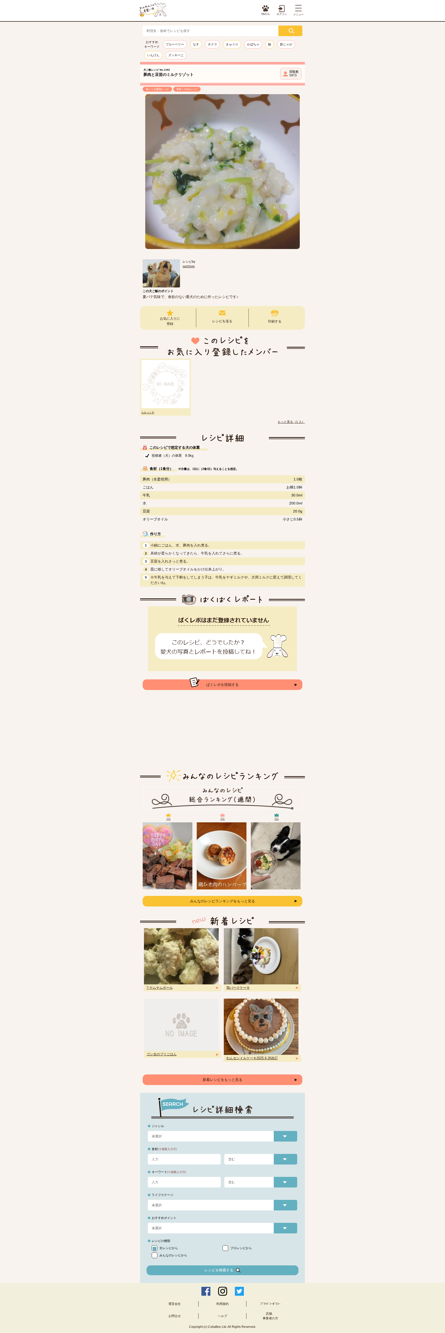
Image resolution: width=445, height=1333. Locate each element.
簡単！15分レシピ (187, 89)
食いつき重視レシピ (157, 89)
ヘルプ (222, 1316)
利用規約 (222, 1304)
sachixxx (189, 266)
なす (196, 44)
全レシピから (168, 1248)
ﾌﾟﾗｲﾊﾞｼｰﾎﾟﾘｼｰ (270, 1304)
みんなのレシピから (173, 1255)
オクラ (212, 44)
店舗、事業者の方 (270, 1316)
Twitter (239, 1291)
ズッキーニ (176, 55)
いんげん (153, 55)
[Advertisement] (222, 734)
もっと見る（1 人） (291, 422)
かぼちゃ (253, 44)
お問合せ (174, 1316)
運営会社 (174, 1304)
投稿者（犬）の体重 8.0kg (172, 455)
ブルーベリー (175, 44)
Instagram (222, 1291)
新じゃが (286, 44)
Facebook (205, 1291)
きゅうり (232, 44)
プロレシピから (241, 1248)
